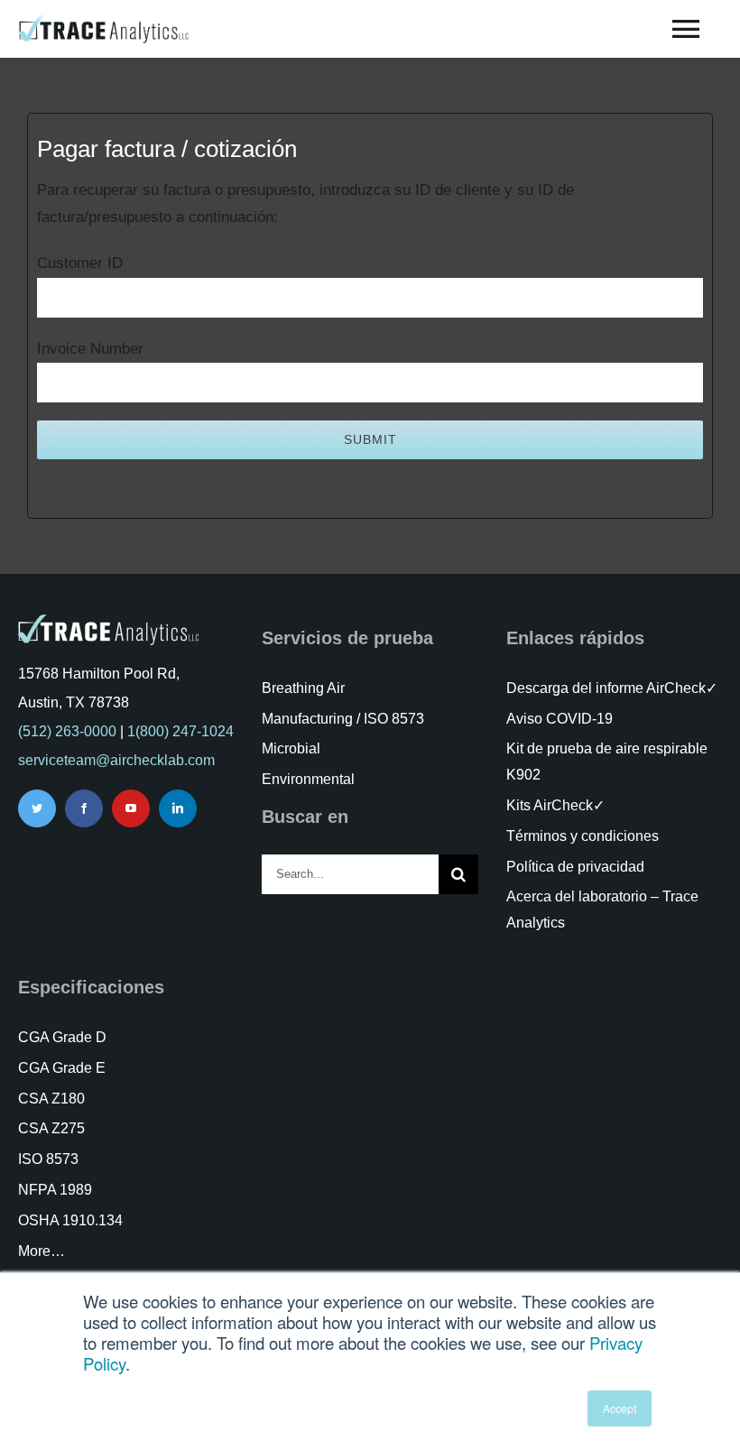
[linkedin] (178, 808)
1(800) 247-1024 (180, 731)
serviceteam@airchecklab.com (116, 760)
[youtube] (131, 808)
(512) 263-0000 (67, 731)
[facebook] (84, 808)
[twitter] (37, 808)
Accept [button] (619, 1408)
